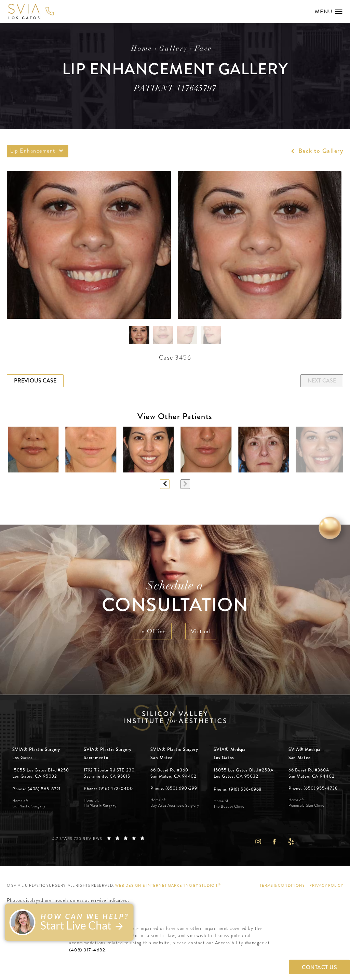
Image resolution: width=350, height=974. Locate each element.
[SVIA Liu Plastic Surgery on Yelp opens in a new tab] (291, 841)
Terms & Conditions (282, 885)
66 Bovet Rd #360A (311, 773)
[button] (338, 11)
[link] (36, 789)
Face (203, 49)
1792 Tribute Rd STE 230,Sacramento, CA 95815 (110, 773)
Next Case (322, 381)
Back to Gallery (319, 151)
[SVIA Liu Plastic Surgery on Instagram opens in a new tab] (258, 841)
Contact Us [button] (319, 967)
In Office (152, 631)
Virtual (201, 631)
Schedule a (175, 598)
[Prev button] (165, 484)
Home (141, 49)
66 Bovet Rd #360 (173, 773)
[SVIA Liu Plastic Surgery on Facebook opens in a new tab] (274, 841)
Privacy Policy (326, 885)
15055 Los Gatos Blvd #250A (243, 773)
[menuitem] (258, 841)
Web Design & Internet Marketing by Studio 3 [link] (168, 885)
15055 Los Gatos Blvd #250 (40, 773)
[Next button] (185, 484)
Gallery (173, 49)
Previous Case (35, 381)
